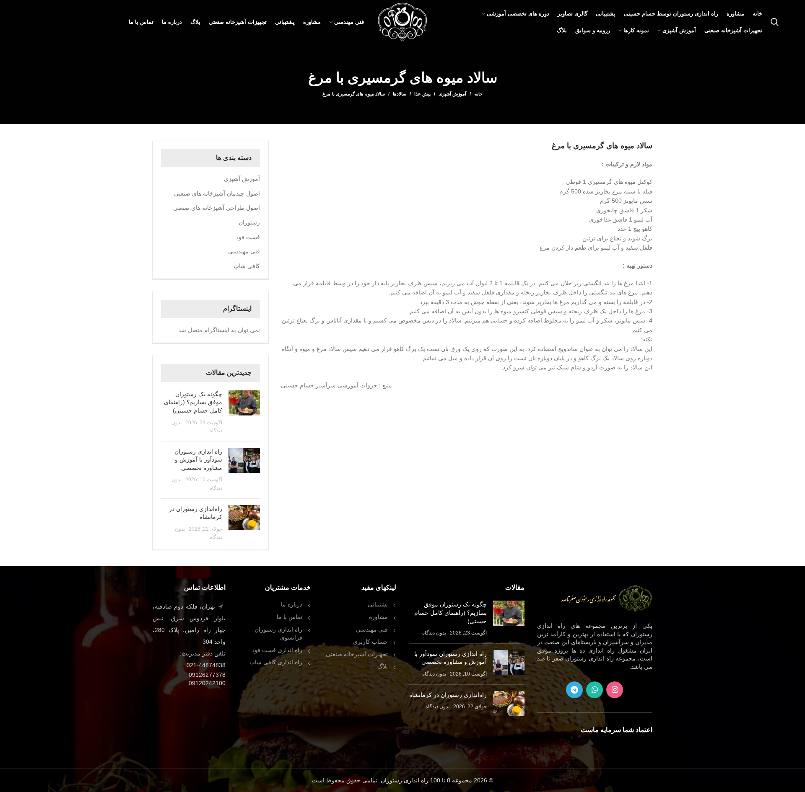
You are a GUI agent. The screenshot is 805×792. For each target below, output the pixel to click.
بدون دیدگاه (434, 633)
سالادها (399, 93)
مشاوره (378, 617)
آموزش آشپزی (452, 93)
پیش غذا (422, 93)
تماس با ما (289, 617)
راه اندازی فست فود (277, 650)
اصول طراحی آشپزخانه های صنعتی (216, 207)
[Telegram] (574, 689)
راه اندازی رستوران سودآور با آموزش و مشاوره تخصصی (198, 459)
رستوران (249, 222)
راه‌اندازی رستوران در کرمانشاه (448, 694)
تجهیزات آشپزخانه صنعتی (357, 654)
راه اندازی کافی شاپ (275, 662)
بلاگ (382, 666)
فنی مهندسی (244, 251)
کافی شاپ (247, 266)
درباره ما (291, 604)
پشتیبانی (378, 604)
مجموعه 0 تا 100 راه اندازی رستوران (426, 780)
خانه (478, 93)
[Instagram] (614, 689)
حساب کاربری (370, 641)
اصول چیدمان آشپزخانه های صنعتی (217, 193)
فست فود (248, 237)
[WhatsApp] (594, 689)
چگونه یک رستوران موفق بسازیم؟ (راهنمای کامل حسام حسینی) (193, 402)
